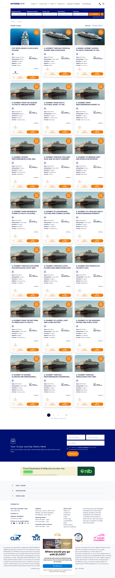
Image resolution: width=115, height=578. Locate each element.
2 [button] (53, 415)
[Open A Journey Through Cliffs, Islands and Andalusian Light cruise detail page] (57, 254)
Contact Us (67, 513)
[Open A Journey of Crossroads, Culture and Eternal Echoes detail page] (47, 236)
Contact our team (16, 518)
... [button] (62, 415)
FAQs (65, 517)
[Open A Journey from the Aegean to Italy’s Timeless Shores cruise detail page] (25, 91)
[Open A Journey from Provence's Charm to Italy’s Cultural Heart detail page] (15, 236)
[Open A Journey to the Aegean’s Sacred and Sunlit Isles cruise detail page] (90, 309)
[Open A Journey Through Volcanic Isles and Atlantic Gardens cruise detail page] (57, 145)
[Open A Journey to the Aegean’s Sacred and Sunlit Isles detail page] (79, 344)
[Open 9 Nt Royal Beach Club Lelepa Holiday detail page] (15, 72)
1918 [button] (66, 415)
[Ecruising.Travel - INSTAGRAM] (19, 523)
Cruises (19, 21)
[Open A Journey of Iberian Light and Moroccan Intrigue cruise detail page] (90, 145)
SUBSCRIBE (73, 454)
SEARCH (95, 14)
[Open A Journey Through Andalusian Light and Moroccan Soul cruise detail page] (90, 363)
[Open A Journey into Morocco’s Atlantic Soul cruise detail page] (90, 254)
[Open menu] (103, 4)
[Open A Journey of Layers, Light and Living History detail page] (47, 344)
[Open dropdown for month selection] (40, 14)
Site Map (81, 568)
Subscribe (66, 515)
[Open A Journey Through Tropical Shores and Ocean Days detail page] (47, 69)
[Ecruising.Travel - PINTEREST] (25, 523)
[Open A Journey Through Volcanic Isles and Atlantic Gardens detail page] (47, 181)
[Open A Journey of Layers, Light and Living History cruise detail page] (57, 309)
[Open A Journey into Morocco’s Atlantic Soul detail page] (79, 290)
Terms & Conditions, (83, 447)
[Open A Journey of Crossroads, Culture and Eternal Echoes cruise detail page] (57, 200)
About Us (66, 511)
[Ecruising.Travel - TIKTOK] (28, 523)
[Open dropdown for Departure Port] (25, 14)
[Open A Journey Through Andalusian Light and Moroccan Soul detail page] (79, 399)
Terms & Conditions (69, 527)
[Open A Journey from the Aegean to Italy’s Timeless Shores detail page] (15, 127)
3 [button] (58, 415)
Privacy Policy (68, 525)
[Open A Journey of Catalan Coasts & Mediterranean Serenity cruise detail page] (90, 200)
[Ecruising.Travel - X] (16, 523)
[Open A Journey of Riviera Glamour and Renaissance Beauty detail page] (15, 399)
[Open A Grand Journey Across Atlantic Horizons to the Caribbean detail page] (79, 69)
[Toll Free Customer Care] (100, 4)
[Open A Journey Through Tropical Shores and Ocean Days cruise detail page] (57, 36)
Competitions (67, 521)
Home (13, 21)
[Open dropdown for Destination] (71, 14)
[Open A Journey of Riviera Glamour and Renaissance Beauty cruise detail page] (25, 363)
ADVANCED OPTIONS (98, 17)
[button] (44, 415)
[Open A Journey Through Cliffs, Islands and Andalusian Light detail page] (47, 290)
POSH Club (67, 519)
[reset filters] (102, 14)
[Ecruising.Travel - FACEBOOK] (11, 523)
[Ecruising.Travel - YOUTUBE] (14, 523)
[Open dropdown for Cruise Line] (56, 14)
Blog (65, 523)
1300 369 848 (15, 511)
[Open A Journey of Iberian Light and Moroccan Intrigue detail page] (79, 181)
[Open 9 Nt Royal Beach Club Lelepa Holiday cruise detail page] (25, 36)
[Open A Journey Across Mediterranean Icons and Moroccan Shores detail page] (15, 181)
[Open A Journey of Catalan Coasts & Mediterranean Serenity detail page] (79, 236)
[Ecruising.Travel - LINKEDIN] (22, 523)
